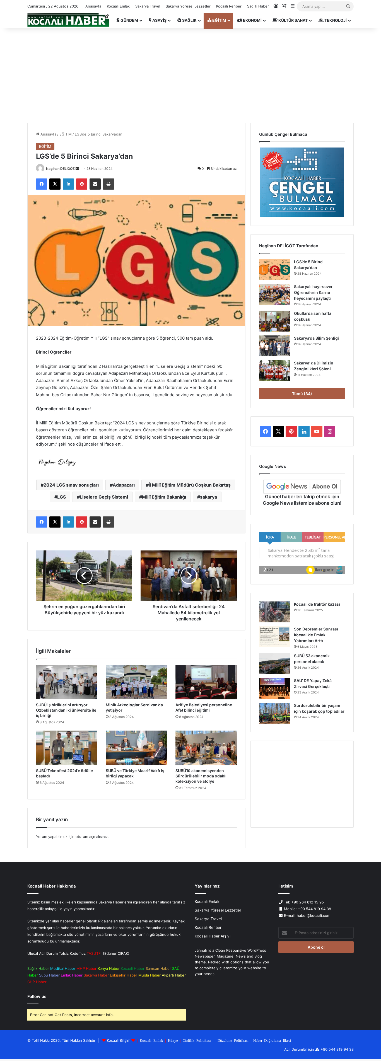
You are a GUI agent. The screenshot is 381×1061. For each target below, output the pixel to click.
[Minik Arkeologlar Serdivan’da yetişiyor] (136, 682)
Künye (173, 1040)
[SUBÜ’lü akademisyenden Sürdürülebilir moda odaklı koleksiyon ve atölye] (206, 748)
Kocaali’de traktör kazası (317, 604)
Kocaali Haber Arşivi (212, 936)
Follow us (36, 996)
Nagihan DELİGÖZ (60, 168)
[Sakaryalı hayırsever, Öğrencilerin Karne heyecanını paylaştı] (274, 294)
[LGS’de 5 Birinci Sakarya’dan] (274, 269)
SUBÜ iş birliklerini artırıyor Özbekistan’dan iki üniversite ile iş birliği (66, 710)
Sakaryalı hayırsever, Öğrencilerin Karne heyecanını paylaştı (314, 292)
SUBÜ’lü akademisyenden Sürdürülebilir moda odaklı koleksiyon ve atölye (200, 776)
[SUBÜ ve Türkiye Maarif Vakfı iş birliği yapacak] (136, 748)
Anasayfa (93, 6)
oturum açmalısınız (92, 836)
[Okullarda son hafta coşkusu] (274, 321)
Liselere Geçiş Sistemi (104, 497)
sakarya (208, 497)
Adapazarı (124, 485)
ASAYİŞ (159, 20)
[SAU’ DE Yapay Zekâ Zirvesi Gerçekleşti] (274, 688)
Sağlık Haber (258, 6)
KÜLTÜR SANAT (293, 20)
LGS (61, 497)
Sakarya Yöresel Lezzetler (188, 6)
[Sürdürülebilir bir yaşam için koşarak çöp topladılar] (274, 713)
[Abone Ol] (302, 487)
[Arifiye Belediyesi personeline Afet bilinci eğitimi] (206, 682)
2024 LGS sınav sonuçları (71, 485)
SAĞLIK (189, 20)
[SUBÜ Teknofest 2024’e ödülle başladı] (66, 748)
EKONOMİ (252, 20)
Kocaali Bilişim (118, 1040)
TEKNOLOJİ (335, 20)
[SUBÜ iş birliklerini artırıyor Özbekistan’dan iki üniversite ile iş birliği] (66, 682)
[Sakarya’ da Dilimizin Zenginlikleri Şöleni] (274, 370)
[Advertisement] (190, 75)
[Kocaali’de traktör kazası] (274, 611)
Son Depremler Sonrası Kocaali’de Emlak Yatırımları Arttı (316, 635)
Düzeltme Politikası (233, 1040)
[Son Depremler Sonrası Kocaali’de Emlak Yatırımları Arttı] (274, 636)
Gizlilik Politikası (197, 1040)
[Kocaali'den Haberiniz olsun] (68, 20)
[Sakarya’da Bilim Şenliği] (274, 345)
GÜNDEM (129, 20)
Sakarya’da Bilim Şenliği (316, 338)
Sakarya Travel (147, 6)
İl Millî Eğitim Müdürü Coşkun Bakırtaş (190, 485)
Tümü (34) (302, 393)
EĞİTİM (218, 20)
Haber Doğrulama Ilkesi (272, 1040)
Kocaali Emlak (118, 6)
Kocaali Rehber (229, 6)
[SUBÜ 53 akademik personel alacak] (274, 663)
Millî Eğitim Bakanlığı (164, 497)
